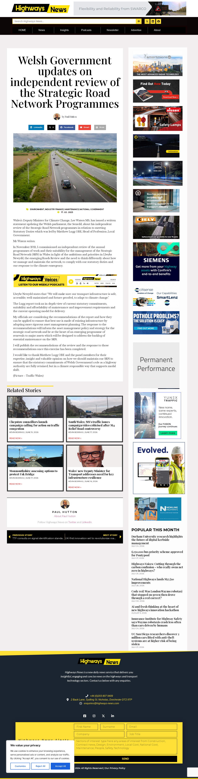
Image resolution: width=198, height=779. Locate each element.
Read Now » (15, 438)
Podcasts (86, 30)
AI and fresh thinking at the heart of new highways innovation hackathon (155, 608)
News (42, 30)
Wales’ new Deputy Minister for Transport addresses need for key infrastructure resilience (91, 474)
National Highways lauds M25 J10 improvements (152, 580)
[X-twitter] (147, 21)
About (157, 30)
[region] (40, 756)
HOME (22, 30)
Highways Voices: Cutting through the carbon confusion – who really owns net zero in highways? (157, 567)
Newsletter (112, 30)
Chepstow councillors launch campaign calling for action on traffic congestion (34, 425)
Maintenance (72, 209)
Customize (20, 766)
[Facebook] (158, 21)
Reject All (40, 766)
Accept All (60, 766)
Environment (37, 209)
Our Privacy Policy (115, 768)
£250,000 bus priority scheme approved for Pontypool (157, 553)
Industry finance (54, 209)
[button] (36, 127)
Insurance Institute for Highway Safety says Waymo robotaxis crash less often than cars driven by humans (156, 622)
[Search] (138, 21)
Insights (64, 30)
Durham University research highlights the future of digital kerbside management (157, 540)
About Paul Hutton (65, 516)
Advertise (136, 30)
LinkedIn (87, 522)
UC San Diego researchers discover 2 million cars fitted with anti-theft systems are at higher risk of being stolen (155, 639)
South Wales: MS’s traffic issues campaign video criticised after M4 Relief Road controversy (92, 425)
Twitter (72, 522)
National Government (92, 209)
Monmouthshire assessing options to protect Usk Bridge (33, 472)
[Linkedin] (152, 21)
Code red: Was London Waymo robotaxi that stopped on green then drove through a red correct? (156, 594)
